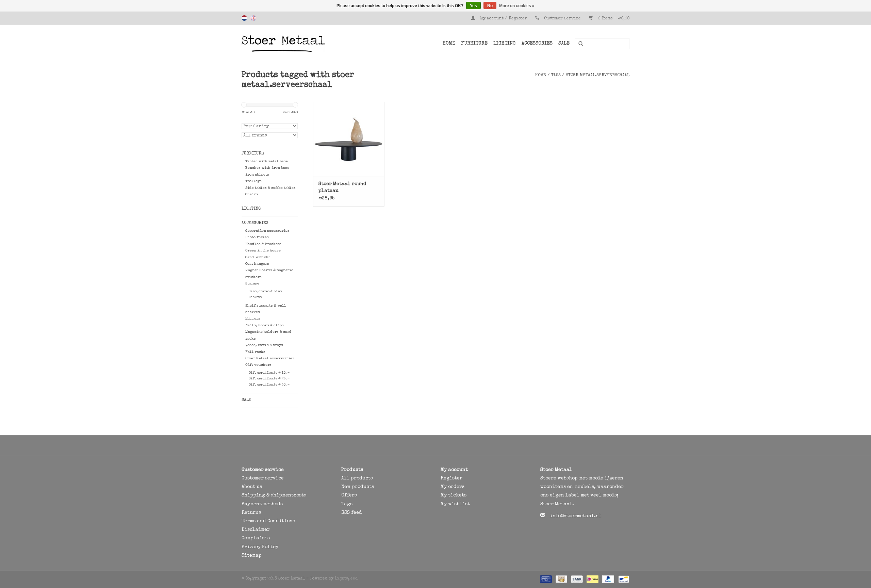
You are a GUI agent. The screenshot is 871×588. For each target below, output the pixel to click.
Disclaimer (256, 529)
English (253, 18)
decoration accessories (267, 231)
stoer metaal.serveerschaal (597, 76)
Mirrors (252, 319)
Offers (349, 495)
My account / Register (503, 19)
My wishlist (455, 504)
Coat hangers (257, 264)
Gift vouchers (258, 365)
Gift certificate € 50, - (269, 385)
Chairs (251, 194)
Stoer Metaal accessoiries (269, 358)
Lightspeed (346, 579)
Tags (556, 76)
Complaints (256, 538)
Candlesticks (257, 257)
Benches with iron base (267, 168)
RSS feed (351, 512)
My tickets (453, 495)
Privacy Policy (260, 547)
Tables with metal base (266, 161)
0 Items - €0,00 (612, 19)
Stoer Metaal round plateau (342, 187)
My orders (452, 487)
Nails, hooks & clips (264, 325)
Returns (251, 512)
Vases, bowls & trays (264, 345)
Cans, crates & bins (265, 291)
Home (449, 43)
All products (357, 478)
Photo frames (257, 237)
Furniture (474, 43)
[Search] (578, 44)
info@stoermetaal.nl (576, 516)
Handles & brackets (263, 244)
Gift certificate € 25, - (269, 378)
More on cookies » (517, 5)
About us (252, 487)
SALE (564, 43)
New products (357, 487)
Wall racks (255, 352)
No (490, 5)
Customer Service (562, 19)
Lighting (504, 43)
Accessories (537, 43)
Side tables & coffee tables (270, 188)
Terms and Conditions (268, 521)
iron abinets (257, 175)
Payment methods (262, 504)
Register (451, 478)
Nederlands (244, 18)
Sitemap (252, 555)
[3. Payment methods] (545, 579)
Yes (473, 5)
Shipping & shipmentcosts (274, 495)
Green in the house (263, 250)
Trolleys (253, 181)
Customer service (263, 478)
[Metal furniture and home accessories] (301, 43)
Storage (252, 283)
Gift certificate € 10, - (269, 373)
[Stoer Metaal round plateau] (348, 139)
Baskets (255, 297)
